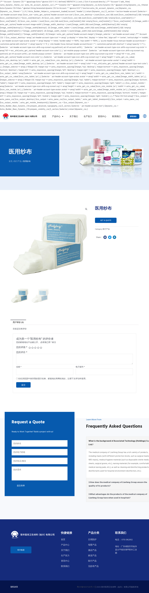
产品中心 (56, 116)
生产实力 (88, 116)
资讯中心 (102, 116)
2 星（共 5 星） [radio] (32, 348)
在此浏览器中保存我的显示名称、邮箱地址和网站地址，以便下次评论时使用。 (52, 378)
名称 (18, 366)
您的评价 (21, 352)
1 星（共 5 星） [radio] (30, 348)
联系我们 (116, 116)
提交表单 (21, 485)
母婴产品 (92, 544)
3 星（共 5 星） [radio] (35, 348)
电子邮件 (80, 366)
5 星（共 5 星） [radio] (41, 348)
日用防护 (92, 539)
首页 (44, 116)
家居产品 (92, 555)
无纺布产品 (93, 566)
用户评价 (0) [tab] (18, 322)
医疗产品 (18, 161)
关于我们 (73, 116)
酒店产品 (92, 550)
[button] (145, 116)
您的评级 (21, 347)
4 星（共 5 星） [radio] (38, 348)
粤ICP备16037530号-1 (85, 586)
